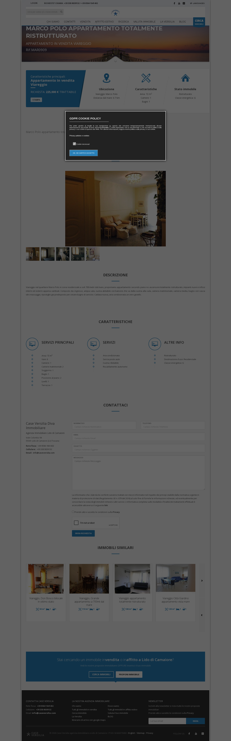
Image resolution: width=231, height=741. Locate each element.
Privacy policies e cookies (79, 136)
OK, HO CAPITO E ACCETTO (83, 153)
